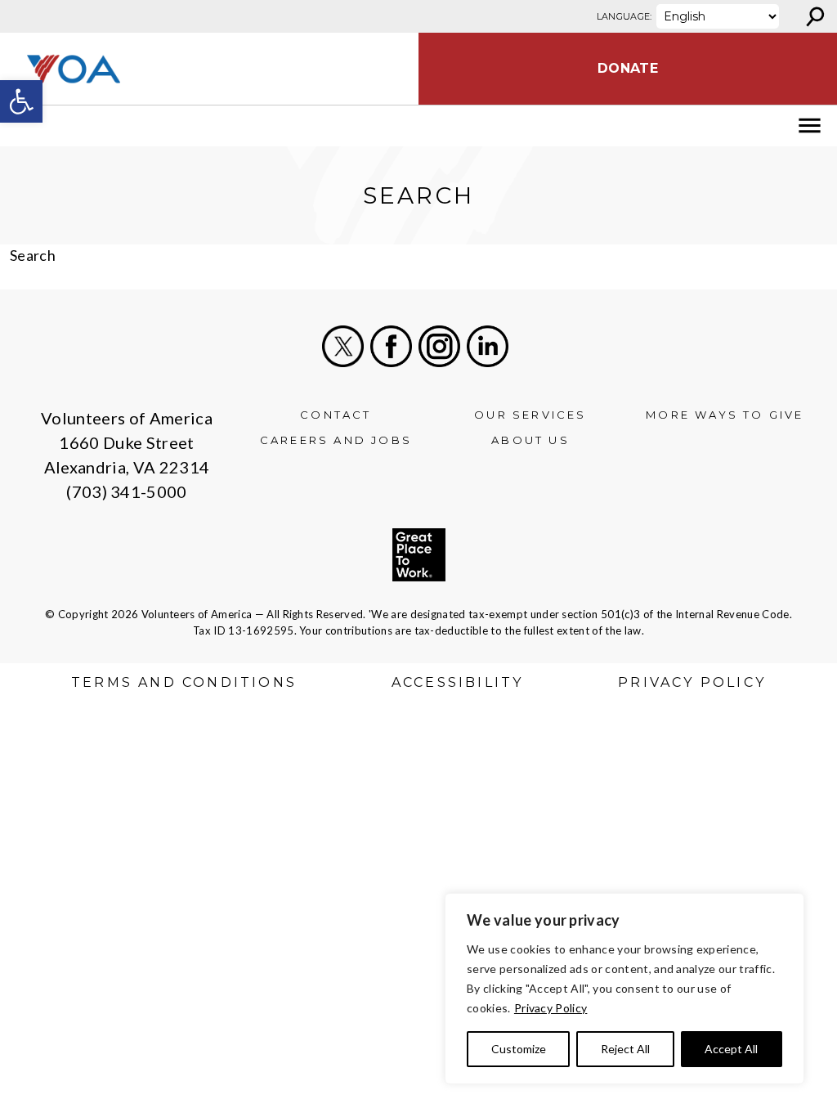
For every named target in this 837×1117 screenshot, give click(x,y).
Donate (628, 68)
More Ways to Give (724, 414)
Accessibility (458, 682)
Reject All (625, 1049)
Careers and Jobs (336, 439)
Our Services (530, 414)
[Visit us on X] (343, 346)
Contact (335, 414)
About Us (530, 439)
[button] (21, 101)
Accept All (731, 1049)
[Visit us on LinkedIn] (487, 346)
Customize (518, 1049)
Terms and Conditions (184, 682)
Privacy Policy (550, 1008)
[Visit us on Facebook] (391, 346)
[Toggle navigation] (23, 126)
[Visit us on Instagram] (439, 346)
